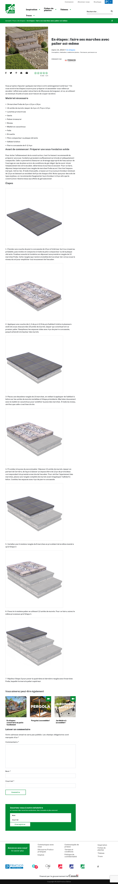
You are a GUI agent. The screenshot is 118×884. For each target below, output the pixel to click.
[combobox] (98, 11)
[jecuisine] (60, 866)
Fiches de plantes (102, 849)
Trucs (14, 21)
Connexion (69, 2)
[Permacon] (70, 60)
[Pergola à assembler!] (40, 706)
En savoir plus (17, 849)
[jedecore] (71, 866)
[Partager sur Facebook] (5, 73)
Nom (8, 771)
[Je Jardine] (13, 9)
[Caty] (49, 866)
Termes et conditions (69, 851)
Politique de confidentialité (71, 856)
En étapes (21, 21)
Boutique (97, 2)
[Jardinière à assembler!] (65, 706)
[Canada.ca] (73, 875)
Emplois (41, 855)
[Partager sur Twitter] (11, 73)
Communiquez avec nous (46, 846)
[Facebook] (112, 21)
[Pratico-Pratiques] (15, 866)
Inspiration (102, 845)
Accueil (8, 21)
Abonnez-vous (84, 2)
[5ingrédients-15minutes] (35, 866)
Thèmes (101, 853)
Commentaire (12, 742)
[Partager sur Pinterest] (16, 73)
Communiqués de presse (72, 846)
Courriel (9, 781)
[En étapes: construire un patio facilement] (16, 706)
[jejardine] (83, 866)
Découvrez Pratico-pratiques (46, 851)
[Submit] (111, 11)
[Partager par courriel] (27, 73)
